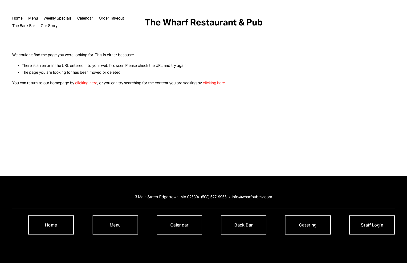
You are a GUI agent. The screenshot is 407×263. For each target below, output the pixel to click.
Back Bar (243, 225)
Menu (33, 18)
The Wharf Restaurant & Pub (204, 22)
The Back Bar (23, 25)
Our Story (49, 25)
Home (17, 18)
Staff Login (372, 225)
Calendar (85, 18)
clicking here (86, 83)
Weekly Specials (58, 18)
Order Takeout (111, 18)
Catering (308, 225)
